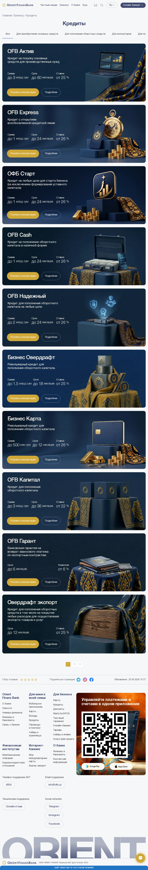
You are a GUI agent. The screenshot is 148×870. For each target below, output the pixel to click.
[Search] (101, 5)
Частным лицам (48, 5)
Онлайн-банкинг (62, 726)
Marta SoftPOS (61, 714)
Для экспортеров (121, 34)
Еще (85, 5)
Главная (7, 15)
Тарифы (57, 730)
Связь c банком (11, 725)
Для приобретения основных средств (37, 34)
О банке (75, 5)
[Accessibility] (95, 5)
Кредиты (34, 720)
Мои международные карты (38, 758)
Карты (32, 711)
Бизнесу (64, 5)
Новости (7, 708)
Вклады (33, 716)
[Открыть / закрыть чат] (140, 858)
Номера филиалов (12, 713)
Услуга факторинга (63, 739)
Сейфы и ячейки (62, 735)
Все (8, 34)
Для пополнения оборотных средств (85, 34)
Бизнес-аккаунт (37, 766)
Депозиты (58, 709)
